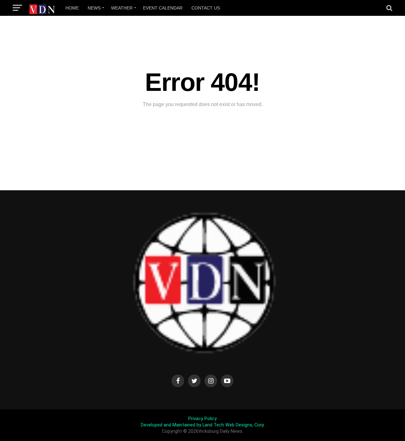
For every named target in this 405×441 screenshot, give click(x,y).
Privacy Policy (202, 418)
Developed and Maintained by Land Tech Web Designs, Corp (202, 425)
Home (72, 7)
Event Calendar (163, 7)
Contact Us (205, 7)
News (94, 7)
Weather (122, 7)
